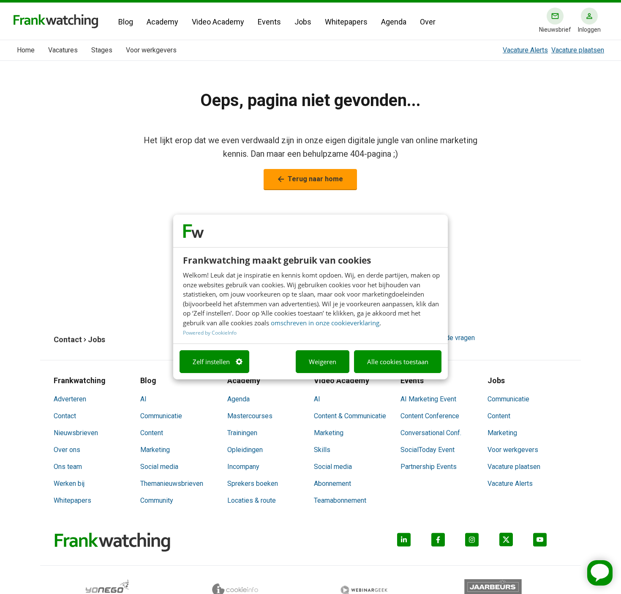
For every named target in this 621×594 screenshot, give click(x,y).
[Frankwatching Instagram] (482, 542)
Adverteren (70, 399)
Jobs (302, 21)
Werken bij (69, 484)
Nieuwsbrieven (76, 433)
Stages (101, 50)
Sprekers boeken (252, 484)
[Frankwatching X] (516, 542)
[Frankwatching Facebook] (448, 542)
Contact (65, 416)
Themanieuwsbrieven (171, 484)
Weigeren (322, 361)
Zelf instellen (211, 361)
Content (151, 433)
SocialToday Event (427, 450)
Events (269, 21)
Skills (322, 450)
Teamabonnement (340, 500)
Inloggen (589, 29)
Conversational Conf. (430, 433)
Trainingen (242, 433)
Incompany (243, 467)
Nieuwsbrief (555, 29)
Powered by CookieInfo (210, 332)
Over (428, 21)
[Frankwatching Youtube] (550, 542)
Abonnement (332, 484)
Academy (162, 21)
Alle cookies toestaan (397, 361)
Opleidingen (245, 450)
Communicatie (161, 416)
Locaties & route (251, 500)
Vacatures (63, 50)
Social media (159, 467)
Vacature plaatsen (577, 50)
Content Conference (429, 416)
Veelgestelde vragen (444, 338)
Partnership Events (428, 467)
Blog (125, 21)
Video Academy (218, 21)
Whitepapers (346, 21)
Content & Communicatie (350, 416)
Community (156, 500)
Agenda (393, 21)
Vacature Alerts (525, 50)
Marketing (155, 450)
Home (26, 50)
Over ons (67, 450)
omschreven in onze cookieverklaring (325, 323)
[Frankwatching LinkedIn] (414, 542)
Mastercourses (249, 416)
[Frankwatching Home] (56, 21)
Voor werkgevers (151, 50)
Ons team (68, 467)
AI (143, 399)
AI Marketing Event (428, 399)
